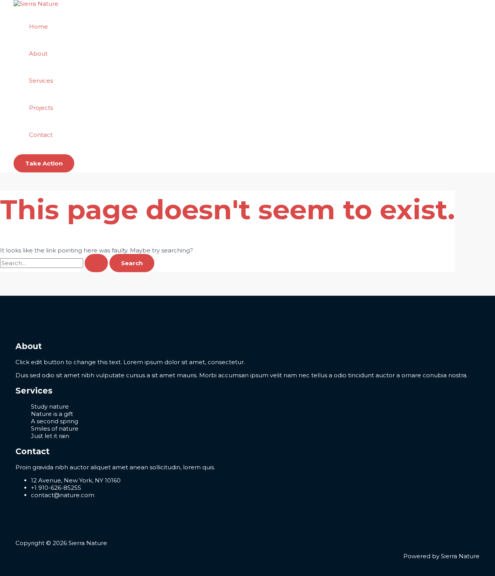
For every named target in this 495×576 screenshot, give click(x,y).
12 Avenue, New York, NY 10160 (76, 480)
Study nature (50, 406)
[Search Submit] (96, 263)
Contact (41, 134)
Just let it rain (50, 436)
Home (38, 26)
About (38, 53)
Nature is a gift (52, 414)
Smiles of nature (55, 428)
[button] (44, 163)
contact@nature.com (62, 495)
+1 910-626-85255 (56, 487)
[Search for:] (54, 263)
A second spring (54, 421)
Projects (41, 107)
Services (41, 80)
